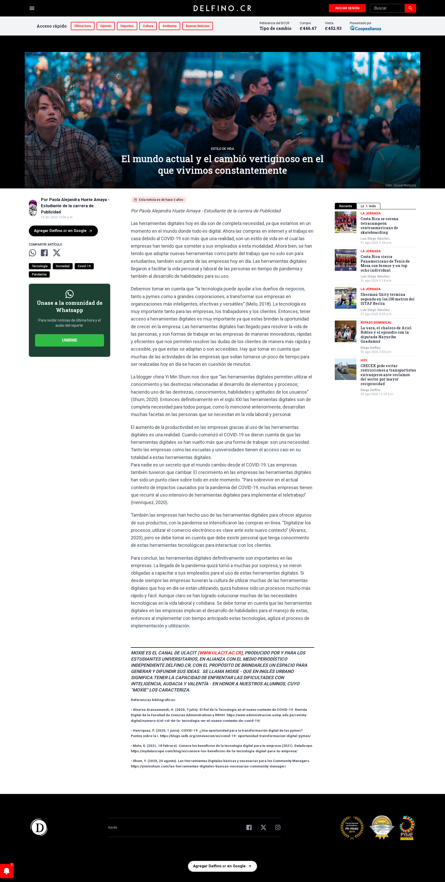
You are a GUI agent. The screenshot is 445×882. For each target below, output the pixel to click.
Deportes (127, 26)
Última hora (82, 26)
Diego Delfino (371, 348)
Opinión (105, 26)
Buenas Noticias (197, 26)
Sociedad (63, 266)
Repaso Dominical (376, 322)
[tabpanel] (375, 303)
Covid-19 (84, 266)
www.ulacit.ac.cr (220, 652)
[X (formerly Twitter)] (263, 827)
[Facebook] (249, 827)
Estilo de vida (222, 149)
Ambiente (169, 26)
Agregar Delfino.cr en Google (60, 231)
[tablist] (375, 206)
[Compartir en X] (57, 253)
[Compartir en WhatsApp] (32, 252)
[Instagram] (278, 827)
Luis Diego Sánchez (375, 238)
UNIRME (69, 340)
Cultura (148, 26)
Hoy (364, 360)
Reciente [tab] (345, 206)
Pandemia (39, 274)
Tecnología (40, 266)
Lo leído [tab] (368, 206)
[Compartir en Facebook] (44, 253)
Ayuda (112, 827)
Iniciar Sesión (347, 8)
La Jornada (371, 213)
